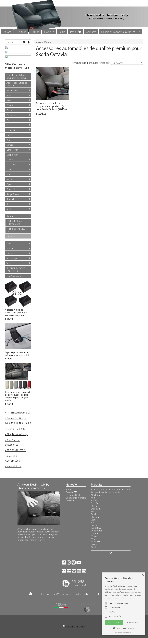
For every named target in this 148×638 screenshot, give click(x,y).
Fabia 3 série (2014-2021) (17, 230)
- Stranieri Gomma (15, 428)
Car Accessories (15, 275)
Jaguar (10, 134)
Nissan (10, 179)
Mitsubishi (11, 174)
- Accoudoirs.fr (13, 466)
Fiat (8, 120)
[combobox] (127, 63)
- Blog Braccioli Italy (16, 434)
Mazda (10, 159)
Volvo (9, 263)
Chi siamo (70, 500)
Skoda (38, 42)
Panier (74, 31)
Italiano (7, 31)
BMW (10, 100)
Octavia (47, 42)
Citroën (10, 105)
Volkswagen (12, 258)
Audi (9, 95)
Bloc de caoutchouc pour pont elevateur (16, 76)
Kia (8, 139)
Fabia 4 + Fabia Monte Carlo (15, 222)
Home (69, 489)
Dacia (9, 110)
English (35, 31)
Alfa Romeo (12, 90)
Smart (10, 243)
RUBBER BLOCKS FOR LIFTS (16, 269)
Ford (9, 125)
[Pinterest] (74, 563)
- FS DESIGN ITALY (15, 450)
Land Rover (12, 149)
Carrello (70, 492)
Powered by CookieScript (123, 632)
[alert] (123, 603)
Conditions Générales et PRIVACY (120, 31)
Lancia (10, 144)
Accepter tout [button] (113, 623)
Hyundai (11, 129)
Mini (9, 169)
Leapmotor (12, 154)
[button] (119, 603)
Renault (10, 199)
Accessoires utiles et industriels (17, 84)
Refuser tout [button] (133, 623)
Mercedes (12, 164)
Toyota (10, 253)
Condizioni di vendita (76, 497)
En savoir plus (127, 598)
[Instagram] (69, 563)
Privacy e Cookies (74, 494)
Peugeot (11, 189)
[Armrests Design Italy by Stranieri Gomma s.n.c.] (74, 17)
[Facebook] (64, 563)
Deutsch (21, 31)
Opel (9, 184)
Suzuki (10, 248)
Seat (9, 208)
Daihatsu (11, 115)
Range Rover (13, 194)
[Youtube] (79, 563)
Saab (9, 204)
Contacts (91, 31)
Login (62, 31)
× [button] (142, 575)
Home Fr (49, 31)
